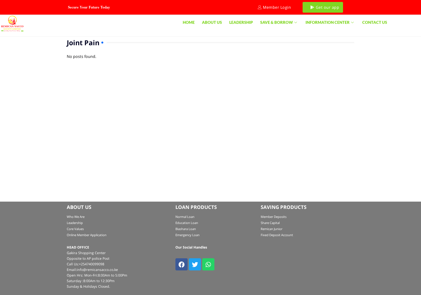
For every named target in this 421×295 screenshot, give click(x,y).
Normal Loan (184, 217)
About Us (212, 22)
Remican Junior (271, 229)
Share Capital (270, 223)
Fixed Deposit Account (277, 235)
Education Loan (186, 223)
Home (189, 22)
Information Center (328, 22)
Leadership (241, 22)
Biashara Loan (185, 229)
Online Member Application (86, 235)
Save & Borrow (276, 22)
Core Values (75, 229)
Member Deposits (274, 217)
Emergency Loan (187, 235)
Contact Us (374, 22)
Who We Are (76, 217)
